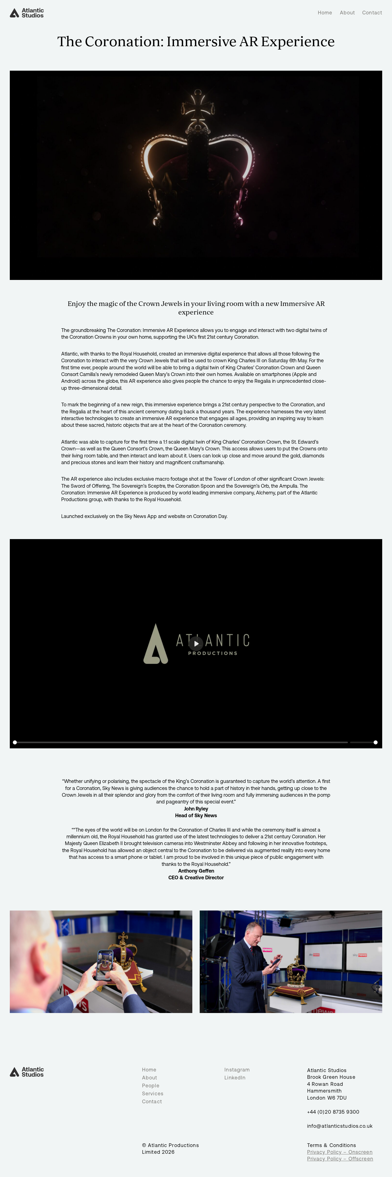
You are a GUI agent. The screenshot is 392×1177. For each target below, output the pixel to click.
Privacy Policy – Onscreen (340, 1152)
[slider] (180, 742)
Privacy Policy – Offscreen (340, 1158)
